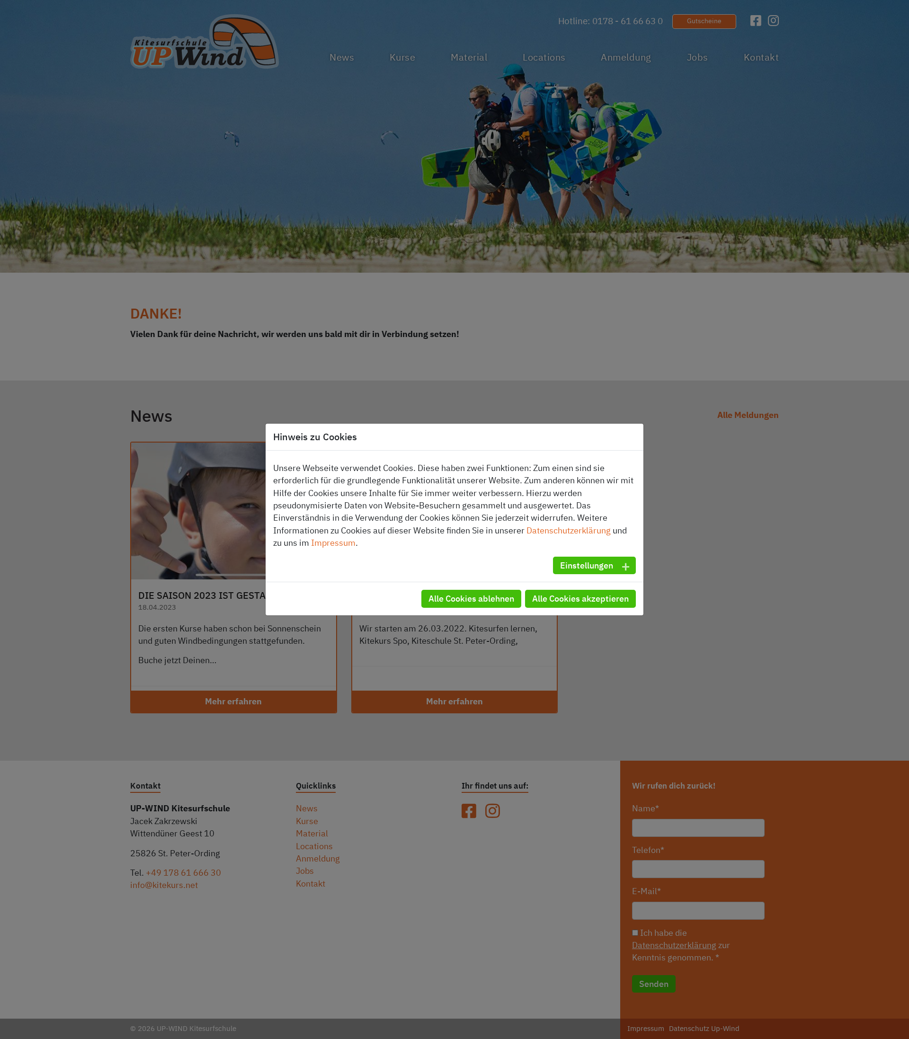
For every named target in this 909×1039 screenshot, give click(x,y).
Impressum (333, 542)
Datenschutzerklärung (568, 530)
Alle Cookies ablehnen (471, 598)
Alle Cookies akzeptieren (580, 598)
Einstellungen (586, 565)
